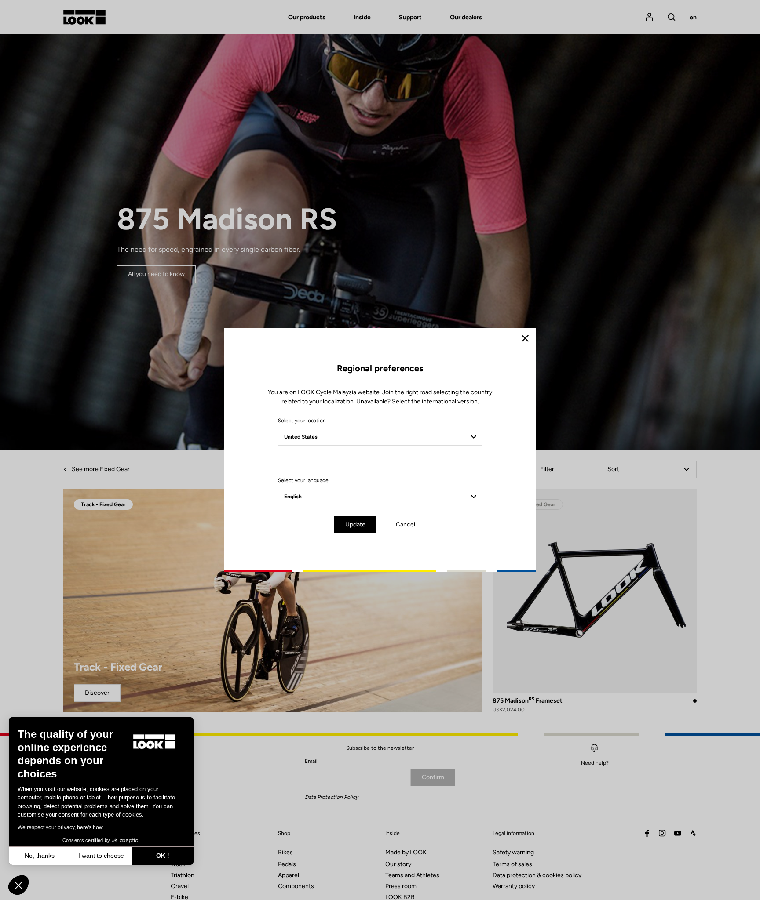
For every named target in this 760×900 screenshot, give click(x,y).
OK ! (162, 855)
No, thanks (40, 855)
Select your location (302, 420)
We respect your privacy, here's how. (61, 827)
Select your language (303, 480)
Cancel (405, 524)
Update (355, 524)
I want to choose (101, 855)
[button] (18, 885)
